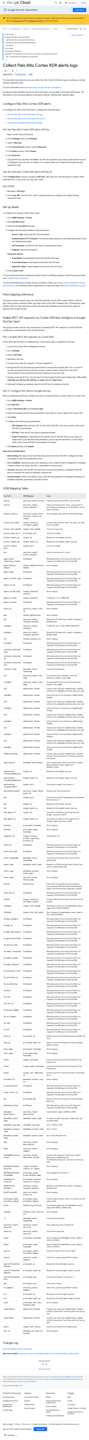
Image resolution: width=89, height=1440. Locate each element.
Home (5, 29)
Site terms (26, 1424)
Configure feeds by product (17, 278)
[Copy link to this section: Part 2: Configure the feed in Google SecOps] (53, 391)
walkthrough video (35, 21)
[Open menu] (3, 3)
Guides (55, 29)
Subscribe (40, 1429)
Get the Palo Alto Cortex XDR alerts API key (25, 114)
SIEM (30, 74)
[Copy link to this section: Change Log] (20, 1343)
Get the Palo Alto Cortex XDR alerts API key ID (26, 119)
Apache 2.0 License (34, 1379)
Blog (69, 1397)
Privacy (17, 1424)
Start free (79, 10)
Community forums (31, 1397)
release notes (17, 21)
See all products (8, 1397)
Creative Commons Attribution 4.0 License (66, 1377)
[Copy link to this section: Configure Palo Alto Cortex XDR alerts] (53, 104)
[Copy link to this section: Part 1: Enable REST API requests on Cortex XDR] (56, 337)
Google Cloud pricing (10, 1401)
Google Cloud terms (39, 1424)
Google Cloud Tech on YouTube (75, 1413)
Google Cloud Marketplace (7, 1405)
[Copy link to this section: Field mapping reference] (35, 294)
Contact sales (8, 1410)
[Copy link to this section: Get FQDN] (16, 186)
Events (69, 1401)
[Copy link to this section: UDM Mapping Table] (30, 488)
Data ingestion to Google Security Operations (42, 87)
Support (27, 1401)
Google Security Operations (22, 9)
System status (29, 1408)
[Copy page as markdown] (13, 71)
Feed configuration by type (74, 286)
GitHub (48, 1397)
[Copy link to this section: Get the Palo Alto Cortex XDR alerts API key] (51, 129)
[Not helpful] (84, 29)
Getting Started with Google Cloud (53, 1402)
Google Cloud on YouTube (76, 1408)
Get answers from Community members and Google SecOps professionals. (48, 1353)
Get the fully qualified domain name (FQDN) (24, 123)
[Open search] (56, 2)
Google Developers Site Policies (65, 1379)
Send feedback (77, 35)
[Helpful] (81, 29)
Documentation (15, 29)
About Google (8, 1424)
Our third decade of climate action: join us (64, 1424)
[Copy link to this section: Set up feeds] (21, 207)
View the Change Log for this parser (17, 1349)
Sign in (83, 3)
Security (26, 29)
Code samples (51, 1406)
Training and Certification (55, 1416)
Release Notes (29, 1404)
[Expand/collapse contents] (15, 34)
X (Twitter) (71, 1404)
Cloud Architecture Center (53, 1411)
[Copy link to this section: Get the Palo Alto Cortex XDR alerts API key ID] (54, 172)
